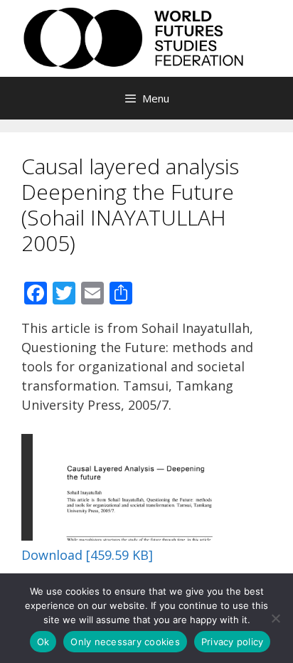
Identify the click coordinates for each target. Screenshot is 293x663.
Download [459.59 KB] (87, 554)
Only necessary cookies (125, 641)
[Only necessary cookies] (275, 618)
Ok (43, 641)
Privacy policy (232, 641)
